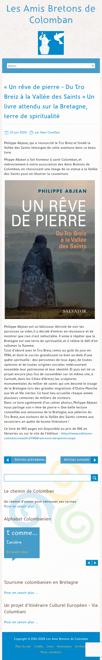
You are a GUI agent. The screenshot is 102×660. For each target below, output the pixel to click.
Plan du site (23, 646)
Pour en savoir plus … (21, 506)
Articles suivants (77, 459)
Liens (50, 646)
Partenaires (64, 646)
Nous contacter (51, 652)
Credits (38, 646)
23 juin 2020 (18, 132)
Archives (81, 646)
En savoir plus (17, 552)
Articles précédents (30, 459)
